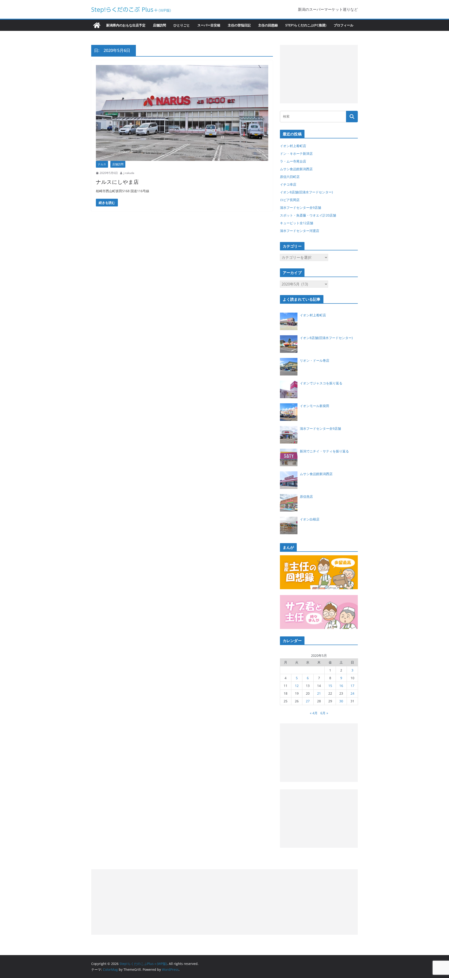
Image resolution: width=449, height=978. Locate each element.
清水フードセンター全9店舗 (300, 207)
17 (352, 685)
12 (297, 685)
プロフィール (343, 25)
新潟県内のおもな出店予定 (125, 25)
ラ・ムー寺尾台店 (293, 161)
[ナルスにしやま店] (182, 113)
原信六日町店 (290, 176)
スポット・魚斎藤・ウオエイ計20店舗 (308, 215)
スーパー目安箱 (208, 25)
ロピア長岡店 (290, 200)
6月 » (324, 713)
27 (308, 701)
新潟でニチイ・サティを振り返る (324, 451)
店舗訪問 (159, 25)
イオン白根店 (309, 519)
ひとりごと (182, 25)
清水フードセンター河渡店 (299, 230)
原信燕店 (306, 496)
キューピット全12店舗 (296, 223)
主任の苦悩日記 (239, 25)
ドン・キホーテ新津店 (296, 153)
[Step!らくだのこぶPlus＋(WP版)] (96, 25)
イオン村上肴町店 (293, 146)
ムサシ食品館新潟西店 (296, 169)
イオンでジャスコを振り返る (321, 383)
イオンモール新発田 (314, 406)
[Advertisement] (319, 74)
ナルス (102, 164)
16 (341, 685)
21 (319, 693)
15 (330, 685)
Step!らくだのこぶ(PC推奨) (305, 25)
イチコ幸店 (288, 184)
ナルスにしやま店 (117, 181)
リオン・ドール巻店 (314, 360)
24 (352, 693)
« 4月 (314, 713)
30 (341, 701)
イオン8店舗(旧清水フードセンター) (306, 192)
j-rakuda (128, 173)
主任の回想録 (268, 25)
